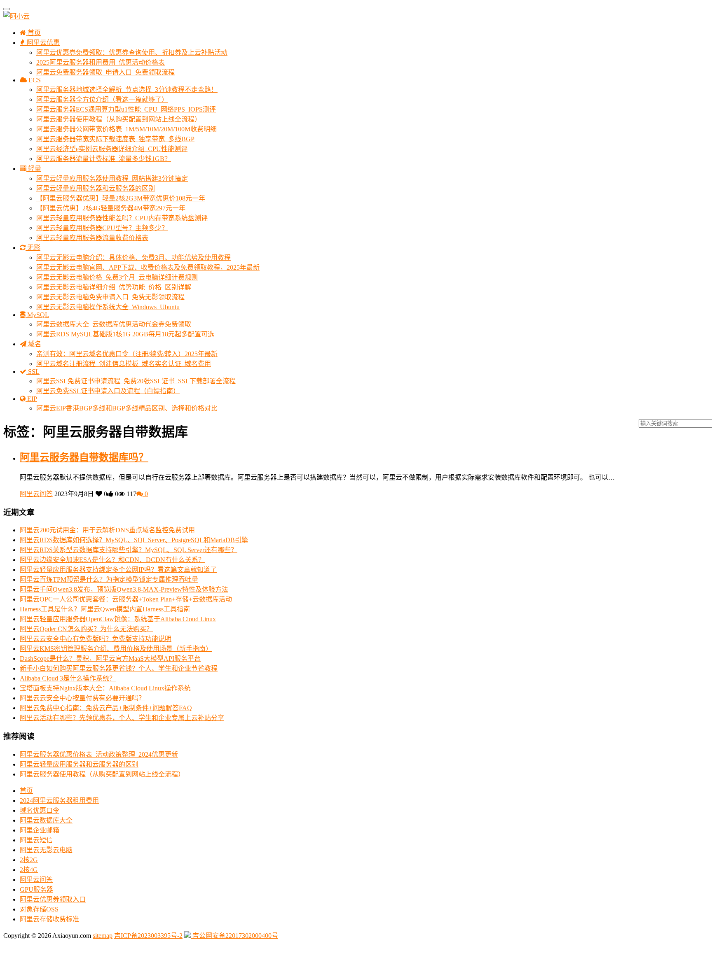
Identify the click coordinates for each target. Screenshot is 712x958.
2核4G (29, 869)
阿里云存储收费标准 (49, 919)
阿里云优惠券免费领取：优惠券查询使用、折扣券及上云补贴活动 (131, 52)
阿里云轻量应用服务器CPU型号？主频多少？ (102, 227)
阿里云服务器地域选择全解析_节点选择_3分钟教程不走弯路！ (127, 89)
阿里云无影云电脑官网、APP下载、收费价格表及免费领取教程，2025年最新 (148, 267)
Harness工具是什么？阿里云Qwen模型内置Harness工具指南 (105, 609)
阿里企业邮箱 (39, 830)
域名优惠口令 (39, 810)
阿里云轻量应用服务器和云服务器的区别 (95, 188)
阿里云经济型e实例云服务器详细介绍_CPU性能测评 (111, 148)
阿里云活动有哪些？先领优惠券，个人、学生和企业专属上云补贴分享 (122, 717)
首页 (33, 32)
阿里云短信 (36, 840)
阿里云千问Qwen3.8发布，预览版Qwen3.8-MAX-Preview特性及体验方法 (124, 589)
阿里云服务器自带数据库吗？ (84, 457)
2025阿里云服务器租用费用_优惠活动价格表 (100, 62)
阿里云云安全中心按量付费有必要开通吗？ (82, 698)
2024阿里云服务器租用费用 (59, 800)
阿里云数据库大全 (46, 820)
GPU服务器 (36, 889)
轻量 (33, 168)
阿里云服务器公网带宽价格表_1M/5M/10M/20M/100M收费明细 (126, 129)
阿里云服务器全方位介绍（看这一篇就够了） (102, 99)
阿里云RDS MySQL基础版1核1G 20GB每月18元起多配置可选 (125, 334)
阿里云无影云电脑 (46, 849)
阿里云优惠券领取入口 (53, 899)
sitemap (102, 935)
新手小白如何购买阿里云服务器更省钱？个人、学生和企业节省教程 (119, 668)
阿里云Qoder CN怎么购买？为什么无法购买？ (86, 628)
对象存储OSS (39, 909)
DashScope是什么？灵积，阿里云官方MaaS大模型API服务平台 (110, 658)
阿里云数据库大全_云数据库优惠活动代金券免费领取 (113, 324)
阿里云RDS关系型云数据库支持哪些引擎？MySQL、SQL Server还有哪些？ (128, 549)
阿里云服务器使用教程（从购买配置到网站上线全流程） (118, 119)
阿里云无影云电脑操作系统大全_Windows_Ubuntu (108, 306)
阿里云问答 (36, 493)
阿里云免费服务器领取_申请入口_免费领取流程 (105, 72)
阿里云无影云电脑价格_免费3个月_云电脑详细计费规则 (117, 277)
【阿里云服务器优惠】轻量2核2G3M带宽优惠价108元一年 (120, 198)
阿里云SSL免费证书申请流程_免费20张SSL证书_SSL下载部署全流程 (136, 381)
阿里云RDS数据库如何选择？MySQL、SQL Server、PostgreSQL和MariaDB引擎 (134, 539)
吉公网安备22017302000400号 (234, 935)
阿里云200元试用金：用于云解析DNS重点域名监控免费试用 (107, 530)
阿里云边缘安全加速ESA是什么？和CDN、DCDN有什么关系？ (112, 559)
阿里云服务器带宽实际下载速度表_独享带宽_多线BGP (115, 138)
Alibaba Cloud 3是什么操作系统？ (68, 678)
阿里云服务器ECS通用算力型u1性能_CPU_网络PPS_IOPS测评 (126, 109)
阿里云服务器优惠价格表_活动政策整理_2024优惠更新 (99, 754)
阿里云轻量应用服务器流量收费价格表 (92, 237)
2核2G (29, 859)
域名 (33, 343)
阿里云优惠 (42, 42)
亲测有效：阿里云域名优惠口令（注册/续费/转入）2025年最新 (127, 353)
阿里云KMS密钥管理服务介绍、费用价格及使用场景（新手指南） (116, 648)
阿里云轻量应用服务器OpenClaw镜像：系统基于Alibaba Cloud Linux (118, 618)
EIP (31, 398)
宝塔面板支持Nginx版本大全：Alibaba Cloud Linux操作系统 (105, 688)
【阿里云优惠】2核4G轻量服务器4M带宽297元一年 (110, 208)
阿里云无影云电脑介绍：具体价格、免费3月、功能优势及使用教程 (133, 257)
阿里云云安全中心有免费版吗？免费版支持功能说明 (95, 638)
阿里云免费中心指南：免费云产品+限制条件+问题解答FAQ (106, 707)
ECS (34, 80)
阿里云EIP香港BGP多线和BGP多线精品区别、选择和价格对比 (127, 408)
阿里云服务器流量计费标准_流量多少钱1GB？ (103, 158)
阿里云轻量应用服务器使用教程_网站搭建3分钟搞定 (112, 178)
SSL (33, 371)
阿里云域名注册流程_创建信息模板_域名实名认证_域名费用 (123, 363)
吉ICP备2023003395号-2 (148, 935)
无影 (33, 247)
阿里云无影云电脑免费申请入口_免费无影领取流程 (110, 297)
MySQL (37, 314)
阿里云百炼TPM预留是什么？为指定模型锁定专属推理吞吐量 (109, 579)
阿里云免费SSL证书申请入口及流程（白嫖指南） (108, 390)
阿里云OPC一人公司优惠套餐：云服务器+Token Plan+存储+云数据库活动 (126, 599)
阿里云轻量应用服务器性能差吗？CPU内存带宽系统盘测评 (122, 217)
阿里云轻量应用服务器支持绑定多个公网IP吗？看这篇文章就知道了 (118, 569)
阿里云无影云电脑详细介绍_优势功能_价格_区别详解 (113, 287)
